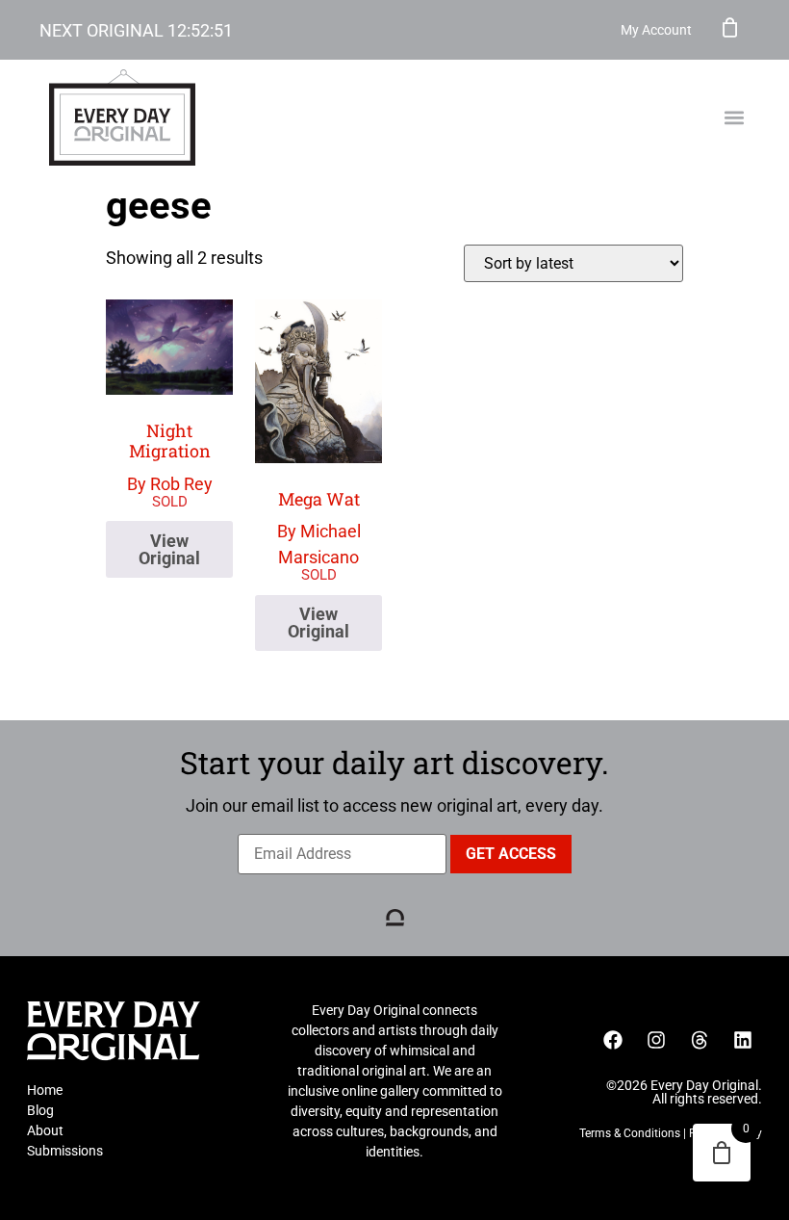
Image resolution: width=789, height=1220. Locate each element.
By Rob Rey (170, 456)
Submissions (65, 1150)
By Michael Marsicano (319, 527)
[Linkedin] (743, 1040)
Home (45, 1090)
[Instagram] (656, 1040)
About (45, 1130)
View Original (169, 549)
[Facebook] (613, 1040)
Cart (730, 27)
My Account (656, 30)
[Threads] (699, 1040)
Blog (40, 1110)
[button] (734, 118)
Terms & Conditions (629, 1133)
